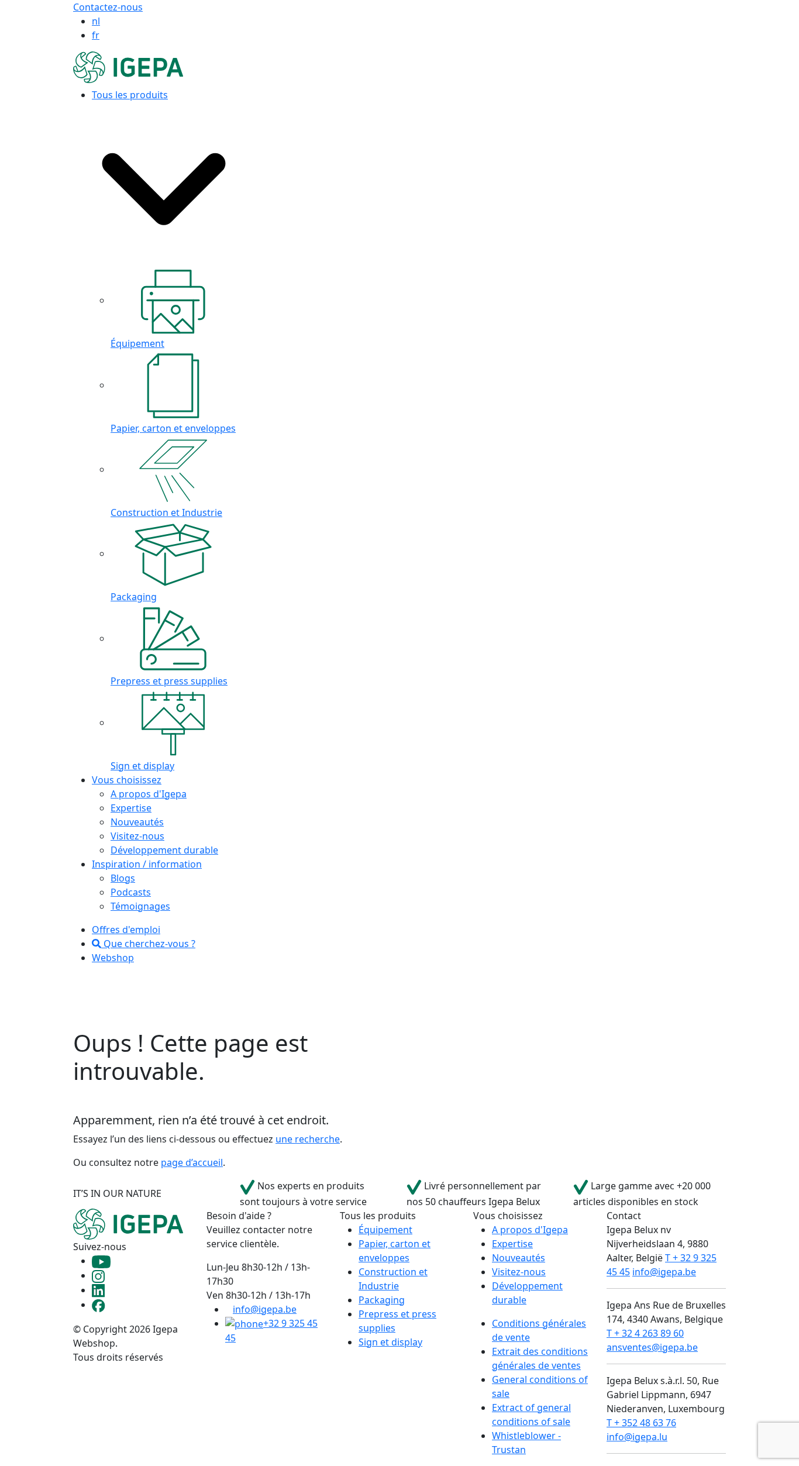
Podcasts (131, 892)
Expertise (131, 807)
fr (95, 35)
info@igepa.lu (637, 1436)
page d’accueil (192, 1162)
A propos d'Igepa (149, 793)
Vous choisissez (126, 779)
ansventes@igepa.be (652, 1347)
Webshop (113, 957)
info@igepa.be (265, 1309)
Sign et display (390, 1342)
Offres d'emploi (126, 929)
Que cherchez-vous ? (148, 943)
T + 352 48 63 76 (641, 1422)
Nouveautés (137, 821)
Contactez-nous (108, 7)
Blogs (123, 878)
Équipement (385, 1229)
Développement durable (164, 850)
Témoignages (140, 906)
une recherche (307, 1139)
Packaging (382, 1299)
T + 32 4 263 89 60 (645, 1333)
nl (96, 21)
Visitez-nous (137, 836)
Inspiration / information (147, 864)
